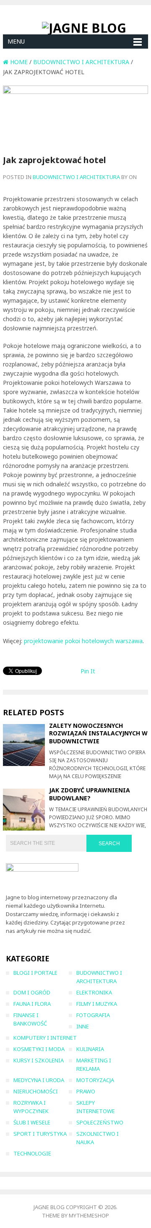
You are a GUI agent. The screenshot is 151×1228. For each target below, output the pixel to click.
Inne (82, 1026)
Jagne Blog (49, 1207)
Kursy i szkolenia (38, 1060)
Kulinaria (90, 1049)
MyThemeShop (89, 1215)
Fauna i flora (32, 1003)
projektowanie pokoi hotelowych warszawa (83, 641)
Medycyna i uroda (38, 1080)
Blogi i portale (35, 972)
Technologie (32, 1153)
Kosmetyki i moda (39, 1049)
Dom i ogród (31, 992)
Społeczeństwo (99, 1122)
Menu (16, 41)
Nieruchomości (35, 1091)
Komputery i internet (45, 1037)
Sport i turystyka (40, 1133)
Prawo (85, 1091)
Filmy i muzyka (96, 1003)
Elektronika (94, 992)
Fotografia (93, 1015)
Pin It (88, 671)
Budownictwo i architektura (76, 177)
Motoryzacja (95, 1080)
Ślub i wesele (31, 1122)
